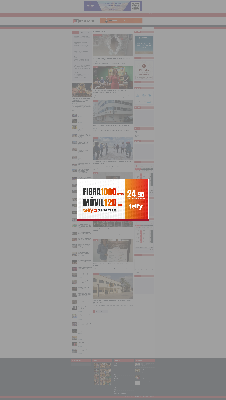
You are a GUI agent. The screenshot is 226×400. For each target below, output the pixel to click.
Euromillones (136, 135)
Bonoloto (136, 131)
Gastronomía (133, 25)
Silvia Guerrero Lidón (103, 266)
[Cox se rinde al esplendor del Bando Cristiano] (74, 289)
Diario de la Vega (103, 303)
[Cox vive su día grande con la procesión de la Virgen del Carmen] (74, 302)
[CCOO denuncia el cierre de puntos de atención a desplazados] (137, 383)
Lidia (100, 61)
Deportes (104, 25)
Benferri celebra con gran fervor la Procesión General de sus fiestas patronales (84, 135)
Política (74, 25)
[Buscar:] (148, 28)
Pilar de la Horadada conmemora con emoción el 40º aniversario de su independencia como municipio (84, 212)
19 (138, 267)
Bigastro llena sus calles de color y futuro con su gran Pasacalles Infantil (84, 157)
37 (104, 311)
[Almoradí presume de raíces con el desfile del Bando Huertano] (74, 219)
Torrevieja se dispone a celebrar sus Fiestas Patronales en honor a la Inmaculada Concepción (147, 370)
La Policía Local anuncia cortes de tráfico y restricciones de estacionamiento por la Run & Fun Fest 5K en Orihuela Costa (82, 65)
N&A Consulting (91, 398)
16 (149, 265)
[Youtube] (152, 14)
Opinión (117, 25)
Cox (114, 380)
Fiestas (110, 25)
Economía (86, 25)
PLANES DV (148, 25)
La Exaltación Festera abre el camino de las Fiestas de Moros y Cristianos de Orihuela (84, 343)
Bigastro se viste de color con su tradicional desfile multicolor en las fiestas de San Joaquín (84, 142)
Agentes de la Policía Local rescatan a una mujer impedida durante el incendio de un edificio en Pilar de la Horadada (82, 47)
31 (152, 269)
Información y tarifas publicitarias (141, 396)
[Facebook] (149, 14)
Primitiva (136, 132)
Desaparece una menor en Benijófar (102, 196)
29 (146, 269)
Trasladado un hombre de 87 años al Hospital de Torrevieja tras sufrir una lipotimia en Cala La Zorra (81, 51)
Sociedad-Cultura (95, 25)
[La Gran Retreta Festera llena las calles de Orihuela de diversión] (74, 239)
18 (135, 267)
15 (146, 265)
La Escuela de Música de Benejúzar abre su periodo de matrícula (147, 364)
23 (149, 267)
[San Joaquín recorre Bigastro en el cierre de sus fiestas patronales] (74, 121)
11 (135, 265)
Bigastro (115, 369)
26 (138, 269)
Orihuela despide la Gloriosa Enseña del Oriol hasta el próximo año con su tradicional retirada (84, 274)
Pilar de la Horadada (117, 383)
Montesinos (116, 378)
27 (141, 269)
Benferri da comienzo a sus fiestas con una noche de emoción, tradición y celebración (85, 178)
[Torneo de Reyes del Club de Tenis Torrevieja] (137, 377)
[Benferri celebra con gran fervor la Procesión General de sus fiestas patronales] (74, 135)
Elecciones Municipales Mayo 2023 (120, 393)
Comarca (115, 389)
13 (141, 265)
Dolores (115, 376)
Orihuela (115, 363)
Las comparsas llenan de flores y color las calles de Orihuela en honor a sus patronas (84, 261)
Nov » (138, 272)
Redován (115, 372)
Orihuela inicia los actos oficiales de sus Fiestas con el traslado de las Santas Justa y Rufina (84, 294)
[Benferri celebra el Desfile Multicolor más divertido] (74, 115)
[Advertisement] (144, 118)
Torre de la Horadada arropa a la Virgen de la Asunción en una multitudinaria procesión (81, 100)
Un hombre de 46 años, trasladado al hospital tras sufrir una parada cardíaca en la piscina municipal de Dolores (82, 38)
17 (152, 265)
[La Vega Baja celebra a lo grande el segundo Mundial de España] (74, 269)
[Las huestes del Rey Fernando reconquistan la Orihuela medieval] (74, 233)
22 (146, 267)
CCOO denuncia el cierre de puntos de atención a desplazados (147, 382)
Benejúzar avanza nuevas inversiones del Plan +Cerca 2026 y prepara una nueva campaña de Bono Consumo (82, 60)
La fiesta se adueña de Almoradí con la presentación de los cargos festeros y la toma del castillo (84, 205)
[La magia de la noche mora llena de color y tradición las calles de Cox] (74, 331)
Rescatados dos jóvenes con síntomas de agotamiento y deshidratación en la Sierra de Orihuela (82, 56)
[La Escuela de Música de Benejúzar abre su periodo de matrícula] (137, 364)
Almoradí (115, 367)
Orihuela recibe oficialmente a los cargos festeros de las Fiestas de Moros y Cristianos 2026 (84, 323)
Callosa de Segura (117, 382)
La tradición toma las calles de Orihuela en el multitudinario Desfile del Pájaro (84, 281)
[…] (96, 169)
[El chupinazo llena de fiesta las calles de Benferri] (74, 164)
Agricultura (124, 25)
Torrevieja (115, 365)
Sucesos (80, 25)
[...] (75, 110)
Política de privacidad (129, 396)
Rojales (115, 370)
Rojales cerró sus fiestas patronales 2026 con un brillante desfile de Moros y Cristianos (84, 350)
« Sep (135, 272)
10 (152, 263)
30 (149, 269)
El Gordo (136, 134)
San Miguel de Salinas (118, 387)
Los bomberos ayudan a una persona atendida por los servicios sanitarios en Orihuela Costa (81, 42)
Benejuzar (115, 385)
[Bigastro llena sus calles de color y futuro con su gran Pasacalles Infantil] (74, 157)
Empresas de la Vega (117, 391)
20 (141, 267)
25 (135, 269)
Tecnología (141, 25)
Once (135, 138)
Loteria (135, 136)
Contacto (152, 396)
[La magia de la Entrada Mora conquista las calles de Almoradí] (74, 199)
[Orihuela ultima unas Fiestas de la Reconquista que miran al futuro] (74, 338)
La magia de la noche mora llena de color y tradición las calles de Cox (84, 331)
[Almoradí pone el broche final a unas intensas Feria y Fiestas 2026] (74, 185)
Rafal (115, 374)
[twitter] (154, 14)
